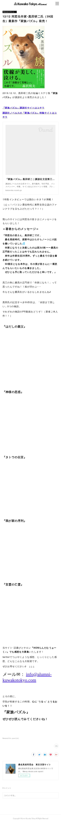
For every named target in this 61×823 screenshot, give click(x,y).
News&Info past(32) (11, 738)
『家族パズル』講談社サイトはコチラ (24, 107)
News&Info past (9, 12)
